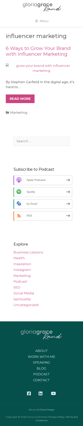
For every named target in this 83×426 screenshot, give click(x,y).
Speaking (41, 362)
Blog (41, 368)
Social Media (24, 293)
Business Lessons (28, 252)
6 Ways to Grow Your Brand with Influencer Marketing (38, 51)
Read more (20, 99)
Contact (41, 380)
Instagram (22, 270)
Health (19, 258)
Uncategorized (26, 305)
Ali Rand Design (45, 409)
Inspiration (22, 264)
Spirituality (22, 299)
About (41, 351)
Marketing (18, 112)
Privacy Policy (56, 416)
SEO (17, 287)
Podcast (20, 281)
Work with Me (41, 357)
